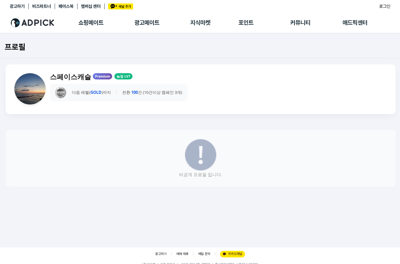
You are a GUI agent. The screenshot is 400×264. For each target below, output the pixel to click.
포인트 (245, 22)
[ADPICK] (44, 23)
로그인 (384, 6)
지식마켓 (200, 22)
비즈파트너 (41, 6)
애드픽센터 (355, 22)
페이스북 (65, 6)
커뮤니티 (300, 22)
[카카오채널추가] (120, 6)
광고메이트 (146, 22)
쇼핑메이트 (90, 22)
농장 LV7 (123, 76)
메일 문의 (204, 254)
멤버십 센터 (91, 6)
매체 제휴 (182, 254)
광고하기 (17, 6)
